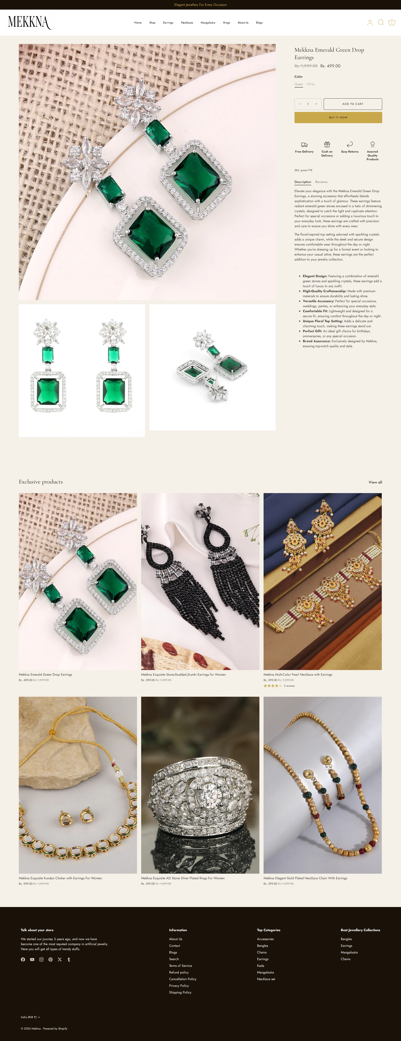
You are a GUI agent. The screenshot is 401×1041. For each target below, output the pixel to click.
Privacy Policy (179, 985)
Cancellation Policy (182, 979)
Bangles (262, 945)
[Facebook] (23, 959)
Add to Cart (353, 104)
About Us (243, 23)
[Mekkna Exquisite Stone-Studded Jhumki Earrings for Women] (200, 581)
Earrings (168, 23)
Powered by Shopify (55, 1028)
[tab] (304, 181)
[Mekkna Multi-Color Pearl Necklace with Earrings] (323, 581)
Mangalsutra (208, 23)
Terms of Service (180, 965)
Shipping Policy (180, 992)
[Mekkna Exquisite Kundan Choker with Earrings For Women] (78, 785)
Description (302, 181)
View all (375, 482)
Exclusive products (41, 481)
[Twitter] (60, 959)
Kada (260, 965)
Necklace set (266, 979)
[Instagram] (41, 959)
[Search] (381, 22)
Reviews (321, 181)
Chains (261, 952)
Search (174, 959)
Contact (174, 945)
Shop (152, 23)
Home (138, 23)
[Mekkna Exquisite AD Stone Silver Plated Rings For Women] (200, 785)
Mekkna (37, 1028)
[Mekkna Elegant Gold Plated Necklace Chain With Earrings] (323, 785)
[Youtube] (32, 959)
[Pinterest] (50, 959)
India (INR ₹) (29, 1017)
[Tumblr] (69, 959)
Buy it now (338, 117)
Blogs (259, 23)
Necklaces (187, 23)
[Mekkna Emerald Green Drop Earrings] (78, 581)
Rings (226, 23)
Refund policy (179, 972)
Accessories (265, 939)
